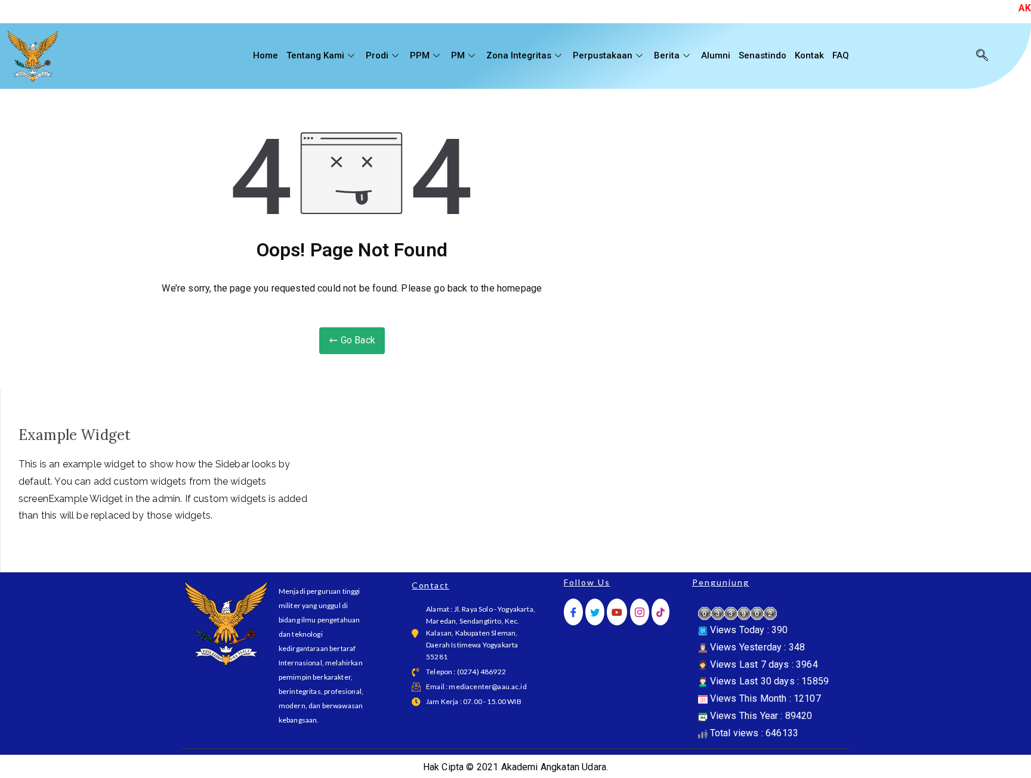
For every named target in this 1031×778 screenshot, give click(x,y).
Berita (667, 55)
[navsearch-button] (982, 56)
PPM (420, 55)
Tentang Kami (315, 55)
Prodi (377, 55)
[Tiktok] (660, 612)
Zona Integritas (518, 55)
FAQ (840, 55)
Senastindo (762, 55)
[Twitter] (594, 612)
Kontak (809, 55)
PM (458, 55)
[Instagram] (639, 612)
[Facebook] (573, 612)
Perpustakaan (602, 55)
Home (265, 55)
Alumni (715, 55)
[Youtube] (617, 612)
